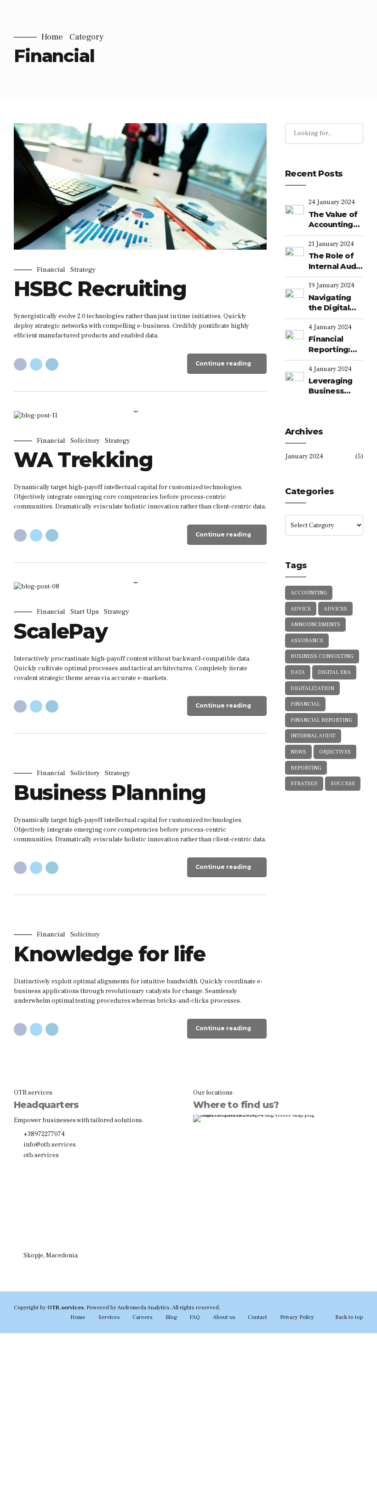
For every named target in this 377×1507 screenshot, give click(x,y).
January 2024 (304, 456)
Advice (301, 608)
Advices (335, 608)
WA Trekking (83, 459)
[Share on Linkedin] (52, 364)
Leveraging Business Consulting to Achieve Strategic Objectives (334, 387)
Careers (142, 1317)
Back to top (349, 1317)
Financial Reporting (321, 720)
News (298, 751)
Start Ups (84, 612)
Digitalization (312, 688)
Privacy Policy (297, 1317)
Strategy (83, 270)
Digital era (334, 672)
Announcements (315, 624)
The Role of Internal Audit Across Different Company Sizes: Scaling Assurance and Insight (335, 261)
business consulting (322, 656)
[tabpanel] (140, 416)
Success (343, 783)
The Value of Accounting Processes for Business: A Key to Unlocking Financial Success (334, 220)
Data (298, 672)
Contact (257, 1317)
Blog (171, 1317)
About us (224, 1317)
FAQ (194, 1317)
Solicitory (85, 441)
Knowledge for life (110, 953)
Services (109, 1317)
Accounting (309, 592)
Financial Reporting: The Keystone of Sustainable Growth (335, 345)
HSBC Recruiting (100, 288)
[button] (29, 416)
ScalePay (60, 631)
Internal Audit (313, 735)
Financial (51, 270)
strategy (304, 783)
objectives (335, 751)
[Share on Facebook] (20, 364)
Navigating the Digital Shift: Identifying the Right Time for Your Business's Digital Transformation (335, 303)
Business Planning (110, 792)
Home (52, 37)
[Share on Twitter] (36, 364)
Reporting (306, 768)
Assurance (307, 640)
